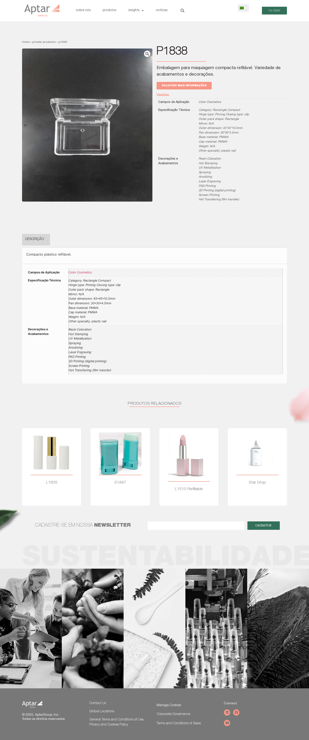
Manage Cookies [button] (169, 705)
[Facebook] (236, 712)
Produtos (109, 10)
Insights (134, 10)
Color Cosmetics (210, 102)
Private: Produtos (44, 42)
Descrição (34, 239)
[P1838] (87, 125)
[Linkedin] (227, 712)
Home (25, 42)
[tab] (34, 239)
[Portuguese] (242, 8)
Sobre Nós (83, 10)
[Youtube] (227, 723)
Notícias (162, 10)
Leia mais (51, 494)
